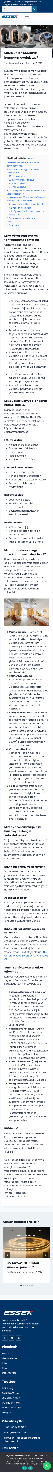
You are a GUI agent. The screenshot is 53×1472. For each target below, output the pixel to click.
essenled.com (17, 63)
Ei (30, 1468)
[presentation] (26, 1242)
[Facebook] (4, 1338)
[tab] (21, 1285)
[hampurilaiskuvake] (27, 16)
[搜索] (34, 9)
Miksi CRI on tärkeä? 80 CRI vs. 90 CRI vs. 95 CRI (26, 955)
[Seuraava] (45, 1255)
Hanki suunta (9, 1448)
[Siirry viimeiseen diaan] (7, 1255)
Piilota (31, 158)
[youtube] (18, 1338)
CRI (39, 323)
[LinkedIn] (11, 1338)
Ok (24, 1468)
